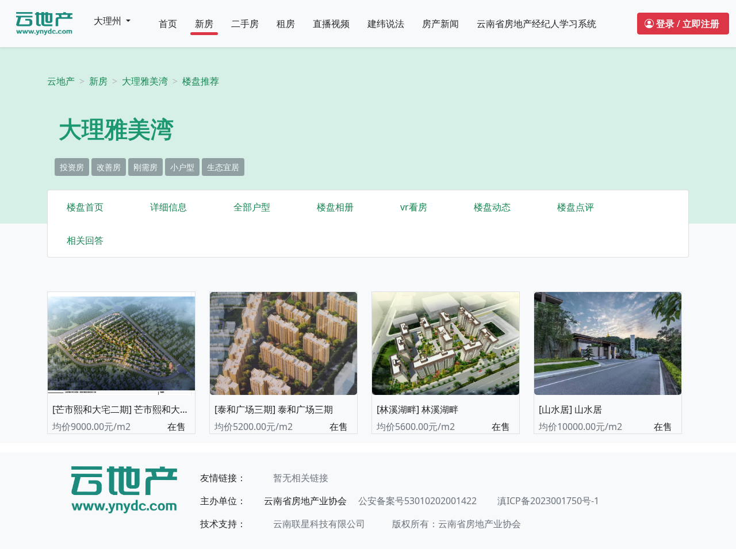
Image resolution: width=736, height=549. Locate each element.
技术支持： (223, 523)
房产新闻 (440, 23)
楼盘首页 (85, 207)
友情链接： (223, 477)
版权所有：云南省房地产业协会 (456, 523)
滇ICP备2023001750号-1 (548, 500)
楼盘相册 (335, 207)
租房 (286, 23)
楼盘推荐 (200, 81)
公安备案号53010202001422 (417, 500)
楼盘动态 (492, 207)
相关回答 (85, 240)
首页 (168, 23)
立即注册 (701, 23)
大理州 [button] (109, 20)
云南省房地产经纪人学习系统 (536, 23)
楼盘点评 (575, 207)
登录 (665, 23)
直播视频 (331, 23)
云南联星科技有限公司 (319, 523)
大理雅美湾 (145, 81)
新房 (204, 23)
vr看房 (413, 207)
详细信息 (168, 207)
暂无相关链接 (300, 477)
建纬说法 (385, 23)
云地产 (61, 81)
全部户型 (251, 207)
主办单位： (223, 500)
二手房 (245, 23)
